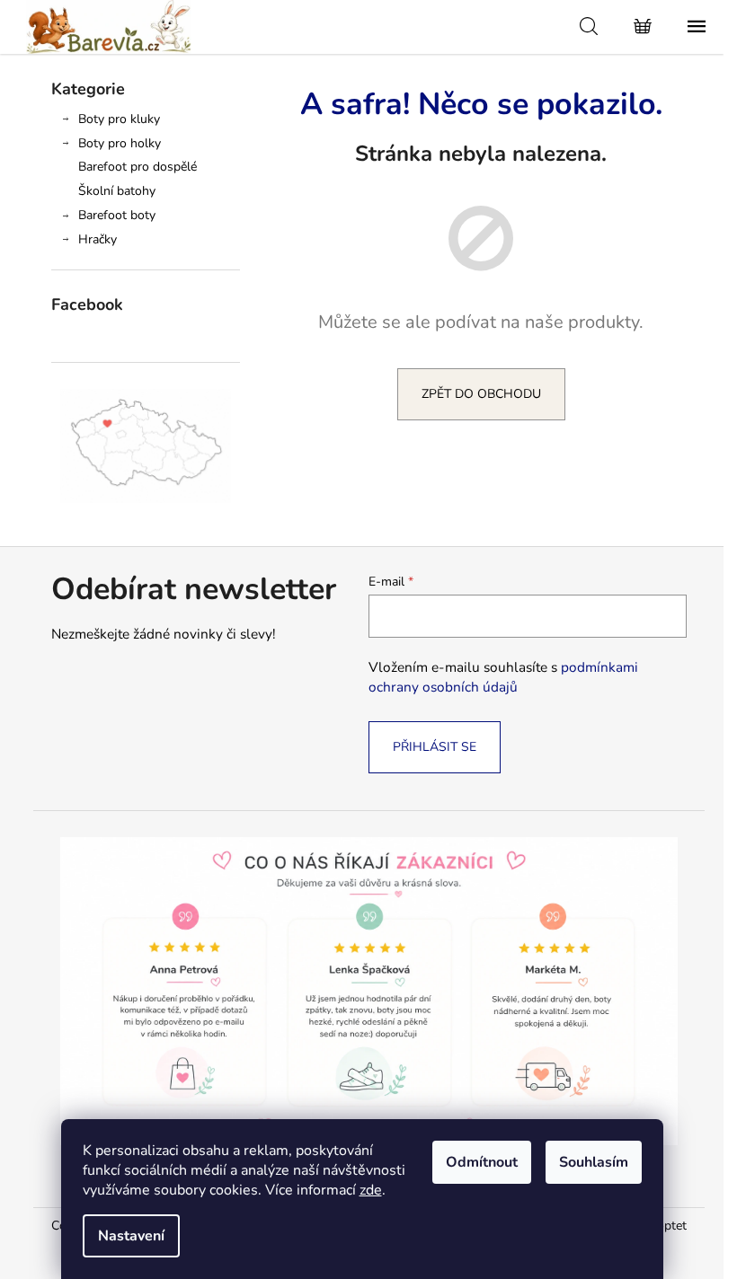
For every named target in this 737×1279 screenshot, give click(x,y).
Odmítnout (482, 1162)
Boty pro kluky (119, 119)
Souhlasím (593, 1162)
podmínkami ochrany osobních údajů (503, 676)
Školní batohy (116, 190)
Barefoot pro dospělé (137, 166)
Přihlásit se (434, 746)
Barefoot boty (116, 215)
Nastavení (131, 1236)
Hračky (97, 239)
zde (371, 1190)
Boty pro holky (119, 143)
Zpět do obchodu (481, 393)
